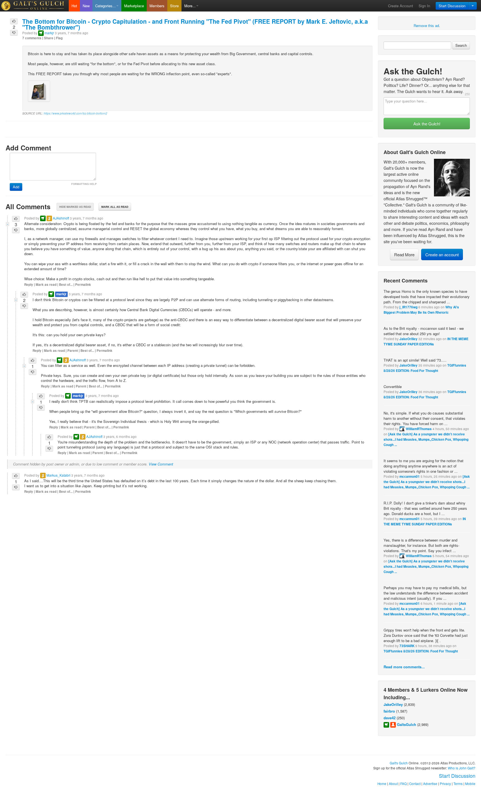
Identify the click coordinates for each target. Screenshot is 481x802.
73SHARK (406, 645)
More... (190, 5)
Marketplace (134, 5)
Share (48, 38)
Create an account (442, 254)
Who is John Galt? (461, 768)
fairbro (389, 711)
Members (157, 5)
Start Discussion (452, 5)
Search (461, 45)
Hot (74, 5)
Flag (59, 38)
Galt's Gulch (399, 763)
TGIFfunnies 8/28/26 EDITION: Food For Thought (421, 651)
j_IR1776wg (408, 307)
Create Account (400, 5)
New (86, 5)
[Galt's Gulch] (34, 5)
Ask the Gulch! (426, 123)
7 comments (31, 38)
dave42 (390, 717)
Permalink (83, 284)
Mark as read (46, 284)
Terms (458, 783)
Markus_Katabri (58, 475)
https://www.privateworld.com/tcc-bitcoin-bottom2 (75, 113)
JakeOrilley (408, 339)
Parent (72, 350)
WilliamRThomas (419, 428)
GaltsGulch (406, 724)
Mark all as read (114, 207)
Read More (404, 254)
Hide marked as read (75, 207)
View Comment (161, 464)
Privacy (445, 783)
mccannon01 (409, 476)
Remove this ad (426, 25)
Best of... (66, 284)
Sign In (424, 5)
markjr (49, 33)
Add (16, 186)
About (393, 783)
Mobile (470, 783)
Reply (28, 284)
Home (381, 783)
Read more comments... (404, 666)
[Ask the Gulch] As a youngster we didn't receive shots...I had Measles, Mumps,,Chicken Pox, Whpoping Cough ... (426, 439)
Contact (415, 783)
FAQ (403, 783)
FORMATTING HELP (84, 184)
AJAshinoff (61, 218)
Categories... (105, 5)
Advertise (430, 783)
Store (174, 5)
